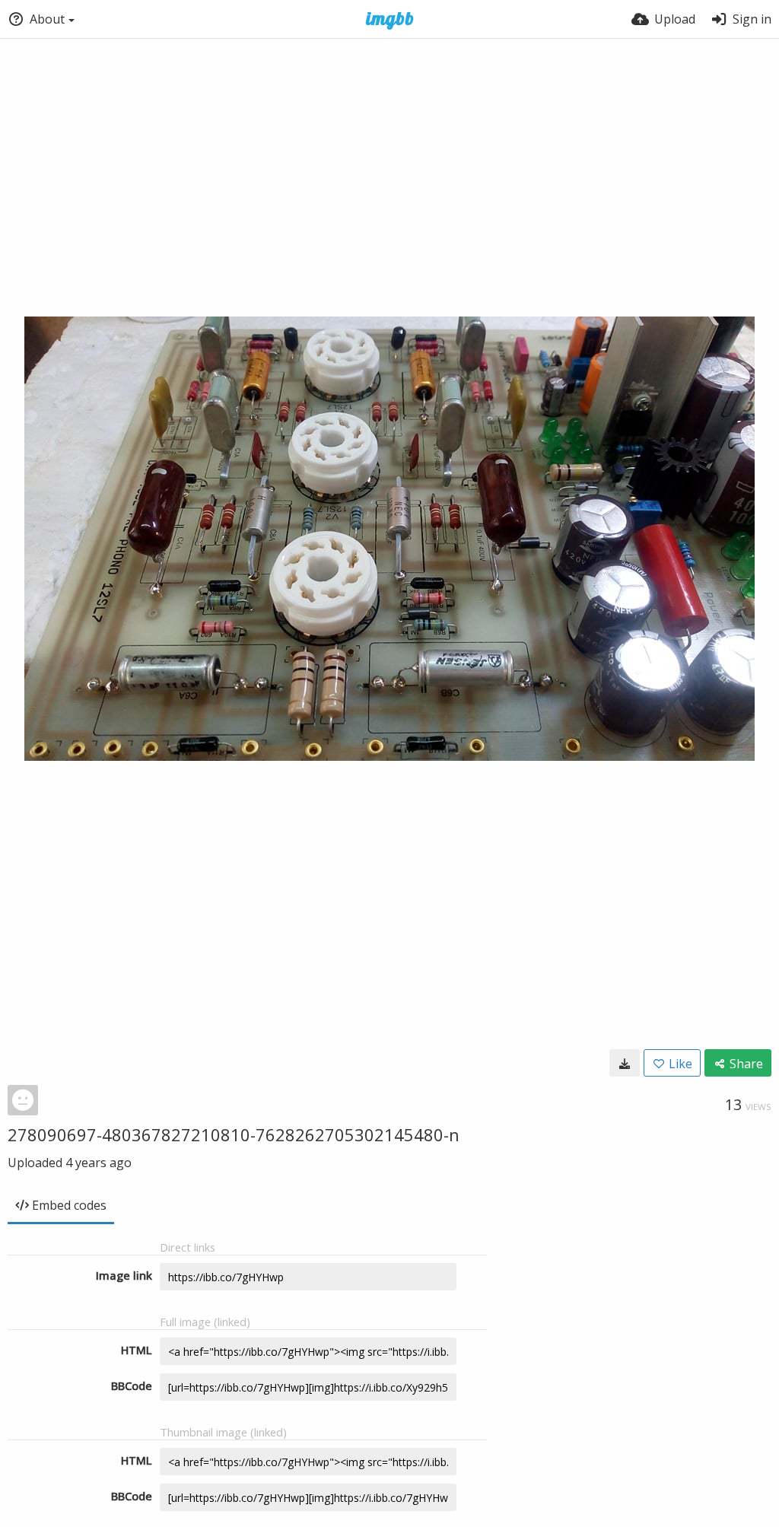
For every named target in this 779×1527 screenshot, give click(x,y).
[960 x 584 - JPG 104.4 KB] (624, 1063)
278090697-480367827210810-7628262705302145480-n (233, 1134)
